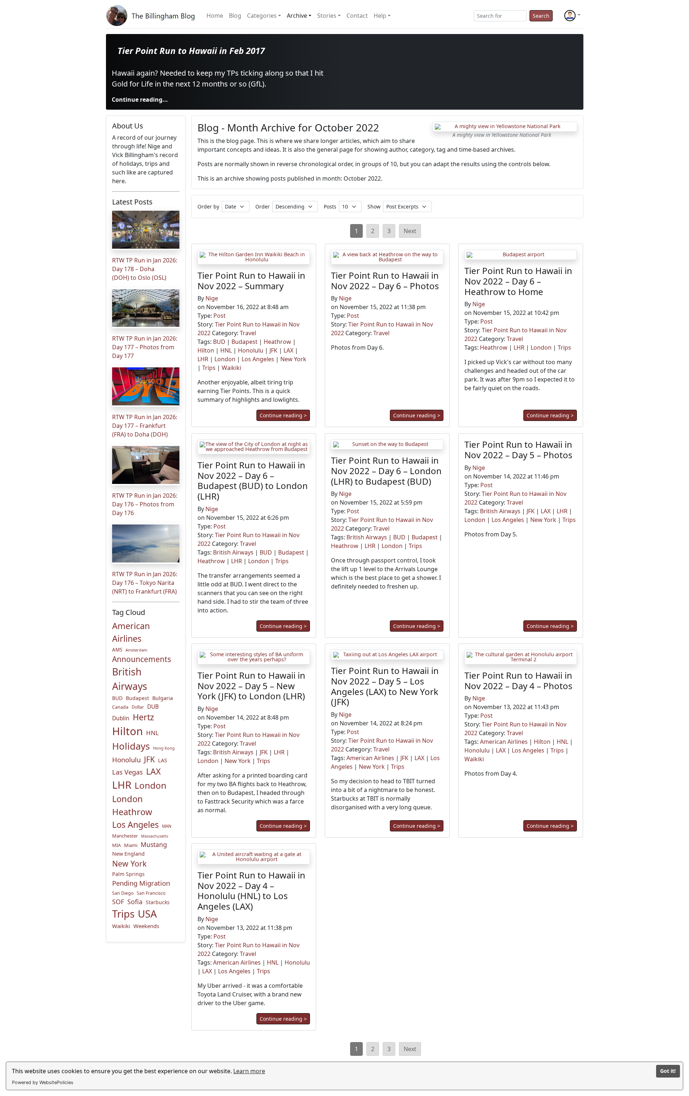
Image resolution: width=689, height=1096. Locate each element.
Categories (262, 16)
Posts (330, 206)
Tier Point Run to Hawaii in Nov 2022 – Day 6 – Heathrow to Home (518, 281)
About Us (127, 126)
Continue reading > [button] (283, 415)
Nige (211, 299)
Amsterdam (136, 650)
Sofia (135, 901)
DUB (153, 707)
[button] (572, 15)
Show (373, 206)
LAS (162, 760)
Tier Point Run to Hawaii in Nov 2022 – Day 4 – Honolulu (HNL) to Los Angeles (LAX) (251, 890)
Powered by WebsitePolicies (42, 1082)
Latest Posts (132, 202)
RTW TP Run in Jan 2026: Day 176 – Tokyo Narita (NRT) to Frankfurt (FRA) (144, 582)
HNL (152, 733)
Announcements (141, 659)
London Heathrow (132, 805)
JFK (149, 759)
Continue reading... (140, 100)
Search (541, 15)
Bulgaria (162, 697)
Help (380, 16)
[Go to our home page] (152, 15)
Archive (297, 16)
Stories (326, 16)
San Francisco (151, 893)
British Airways (129, 679)
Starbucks (158, 902)
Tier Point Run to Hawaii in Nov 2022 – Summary (251, 280)
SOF (118, 901)
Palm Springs (128, 874)
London (150, 785)
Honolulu (126, 759)
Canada (120, 707)
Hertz (143, 717)
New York (129, 863)
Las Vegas (127, 771)
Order (262, 206)
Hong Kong (164, 748)
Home (215, 16)
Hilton (127, 731)
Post (219, 316)
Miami (130, 845)
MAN (166, 826)
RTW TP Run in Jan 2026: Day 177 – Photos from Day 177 (144, 347)
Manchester (125, 835)
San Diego (122, 893)
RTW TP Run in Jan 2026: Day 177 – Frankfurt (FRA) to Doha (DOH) (144, 425)
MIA (116, 845)
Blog (235, 16)
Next (410, 231)
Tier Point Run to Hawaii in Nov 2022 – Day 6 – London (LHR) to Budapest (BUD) (386, 470)
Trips (123, 913)
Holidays (131, 746)
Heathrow (277, 342)
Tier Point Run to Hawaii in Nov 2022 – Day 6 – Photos (385, 280)
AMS (117, 649)
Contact (357, 16)
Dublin (120, 718)
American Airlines (131, 632)
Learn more (249, 1071)
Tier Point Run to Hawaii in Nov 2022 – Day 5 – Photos (518, 449)
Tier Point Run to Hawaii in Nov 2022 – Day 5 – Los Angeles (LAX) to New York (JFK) (385, 686)
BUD (117, 698)
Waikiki (121, 926)
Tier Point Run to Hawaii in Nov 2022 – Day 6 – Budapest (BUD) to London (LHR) (252, 480)
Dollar (138, 707)
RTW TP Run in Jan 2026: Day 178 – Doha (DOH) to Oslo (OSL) (144, 269)
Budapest (137, 698)
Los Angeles (135, 824)
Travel (248, 333)
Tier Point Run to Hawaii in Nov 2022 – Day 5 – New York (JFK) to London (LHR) (251, 685)
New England (128, 853)
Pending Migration (141, 883)
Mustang (154, 844)
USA (147, 913)
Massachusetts (154, 836)
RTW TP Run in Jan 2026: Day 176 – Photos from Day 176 (144, 504)
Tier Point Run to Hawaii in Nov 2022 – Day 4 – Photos (518, 680)
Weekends (146, 926)
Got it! (668, 1070)
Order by (208, 206)
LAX (153, 771)
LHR (121, 785)
